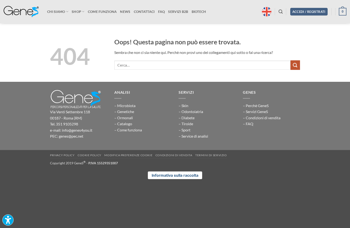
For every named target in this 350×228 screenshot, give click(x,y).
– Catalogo (123, 123)
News (125, 12)
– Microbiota (124, 105)
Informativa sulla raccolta (175, 175)
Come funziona (102, 12)
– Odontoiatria (191, 111)
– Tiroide (186, 123)
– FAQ (248, 123)
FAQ (161, 12)
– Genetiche (124, 111)
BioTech (199, 12)
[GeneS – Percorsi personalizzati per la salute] (21, 11)
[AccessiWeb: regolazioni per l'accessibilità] (8, 220)
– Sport (184, 130)
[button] (309, 12)
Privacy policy (62, 155)
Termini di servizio (211, 155)
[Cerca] (281, 12)
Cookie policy (89, 155)
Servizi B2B (178, 12)
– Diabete (187, 117)
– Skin (183, 105)
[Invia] (295, 65)
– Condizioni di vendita (261, 117)
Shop (76, 12)
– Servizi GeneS (255, 111)
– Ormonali (123, 117)
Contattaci (144, 12)
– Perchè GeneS (256, 105)
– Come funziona (128, 130)
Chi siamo (56, 12)
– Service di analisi (193, 136)
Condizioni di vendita (173, 155)
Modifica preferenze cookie (128, 155)
